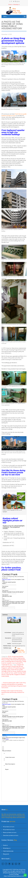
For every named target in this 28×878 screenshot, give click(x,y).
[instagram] (15, 1)
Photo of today (5, 660)
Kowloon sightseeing (18, 658)
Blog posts (6, 854)
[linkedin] (18, 1)
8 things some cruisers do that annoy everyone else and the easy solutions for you (12, 692)
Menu (5, 16)
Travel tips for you (6, 664)
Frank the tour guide (17, 669)
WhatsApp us (16, 4)
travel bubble (5, 676)
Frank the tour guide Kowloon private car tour (13, 114)
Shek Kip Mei (10, 674)
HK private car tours (8, 826)
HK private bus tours (9, 829)
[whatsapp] (9, 1)
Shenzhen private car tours (10, 835)
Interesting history (6, 658)
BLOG (9, 656)
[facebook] (11, 1)
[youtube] (16, 1)
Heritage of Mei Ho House (8, 671)
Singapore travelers (19, 674)
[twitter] (13, 1)
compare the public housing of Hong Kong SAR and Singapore (12, 666)
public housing (18, 673)
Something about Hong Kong (13, 661)
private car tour (9, 673)
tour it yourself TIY (17, 663)
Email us (10, 4)
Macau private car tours (9, 832)
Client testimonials (8, 851)
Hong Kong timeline (17, 656)
